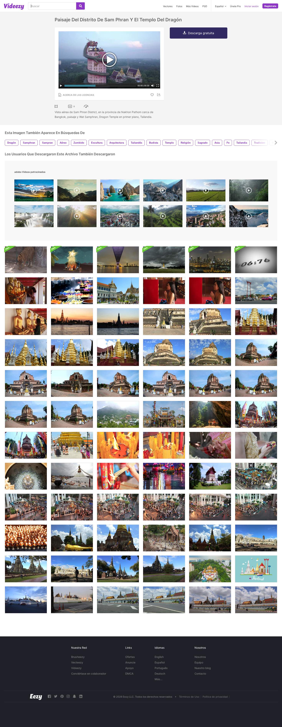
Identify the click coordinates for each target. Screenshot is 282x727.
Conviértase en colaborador (88, 673)
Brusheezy (78, 656)
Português (161, 668)
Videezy (76, 668)
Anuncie (130, 662)
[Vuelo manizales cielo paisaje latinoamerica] (119, 217)
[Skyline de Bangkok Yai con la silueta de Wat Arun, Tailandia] (118, 321)
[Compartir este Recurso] (159, 94)
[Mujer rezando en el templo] (26, 290)
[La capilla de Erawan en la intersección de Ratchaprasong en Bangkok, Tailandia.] (256, 476)
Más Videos (192, 6)
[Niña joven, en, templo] (210, 290)
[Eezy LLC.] (36, 696)
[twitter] (55, 696)
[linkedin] (80, 696)
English (159, 656)
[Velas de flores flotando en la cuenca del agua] (72, 290)
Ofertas (130, 656)
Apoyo (129, 668)
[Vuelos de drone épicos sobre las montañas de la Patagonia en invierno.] (248, 217)
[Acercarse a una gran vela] (164, 445)
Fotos (179, 6)
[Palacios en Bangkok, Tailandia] (118, 290)
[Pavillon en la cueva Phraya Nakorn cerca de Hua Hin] (210, 414)
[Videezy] (14, 6)
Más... (158, 679)
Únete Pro (235, 6)
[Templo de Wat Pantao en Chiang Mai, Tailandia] (256, 321)
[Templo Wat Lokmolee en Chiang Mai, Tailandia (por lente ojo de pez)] (256, 414)
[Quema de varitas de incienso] (118, 476)
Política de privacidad (215, 696)
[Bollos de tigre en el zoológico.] (26, 259)
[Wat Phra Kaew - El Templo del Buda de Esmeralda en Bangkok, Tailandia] (26, 599)
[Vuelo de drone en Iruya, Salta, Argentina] (162, 191)
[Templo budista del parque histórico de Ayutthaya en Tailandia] (72, 538)
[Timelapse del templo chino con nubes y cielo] (164, 414)
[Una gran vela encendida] (118, 445)
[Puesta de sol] (34, 191)
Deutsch (160, 673)
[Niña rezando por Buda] (26, 321)
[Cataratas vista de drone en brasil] (34, 217)
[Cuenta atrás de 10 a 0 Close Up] (256, 259)
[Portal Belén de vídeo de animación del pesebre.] (72, 259)
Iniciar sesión (252, 6)
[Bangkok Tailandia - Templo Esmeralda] (72, 445)
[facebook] (49, 696)
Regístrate (270, 6)
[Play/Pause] (61, 85)
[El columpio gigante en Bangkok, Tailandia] (256, 290)
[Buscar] (80, 6)
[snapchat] (74, 696)
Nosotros (200, 656)
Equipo (199, 662)
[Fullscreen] (157, 85)
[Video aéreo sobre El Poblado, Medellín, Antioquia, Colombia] (205, 217)
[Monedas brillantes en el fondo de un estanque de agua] (26, 476)
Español (160, 662)
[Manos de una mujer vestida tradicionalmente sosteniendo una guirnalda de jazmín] (256, 445)
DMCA (129, 673)
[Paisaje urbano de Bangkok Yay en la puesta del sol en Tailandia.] (72, 321)
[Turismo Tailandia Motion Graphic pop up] (256, 568)
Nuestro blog (203, 668)
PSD (204, 6)
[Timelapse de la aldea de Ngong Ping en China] (118, 414)
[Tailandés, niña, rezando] (164, 290)
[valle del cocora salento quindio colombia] (162, 217)
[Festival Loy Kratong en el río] (164, 476)
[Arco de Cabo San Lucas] (119, 191)
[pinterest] (61, 696)
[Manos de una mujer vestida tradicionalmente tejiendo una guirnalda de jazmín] (210, 445)
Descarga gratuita (201, 33)
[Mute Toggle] (152, 85)
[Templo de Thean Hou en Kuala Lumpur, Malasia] (210, 568)
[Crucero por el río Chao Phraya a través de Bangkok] (210, 259)
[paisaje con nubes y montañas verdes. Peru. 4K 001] (76, 191)
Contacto (200, 673)
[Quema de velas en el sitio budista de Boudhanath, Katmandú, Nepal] (26, 538)
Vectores (167, 6)
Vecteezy (77, 662)
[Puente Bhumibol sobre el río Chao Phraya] (118, 259)
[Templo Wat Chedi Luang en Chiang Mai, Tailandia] (164, 321)
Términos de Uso (189, 696)
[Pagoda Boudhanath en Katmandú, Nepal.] (72, 476)
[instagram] (68, 696)
